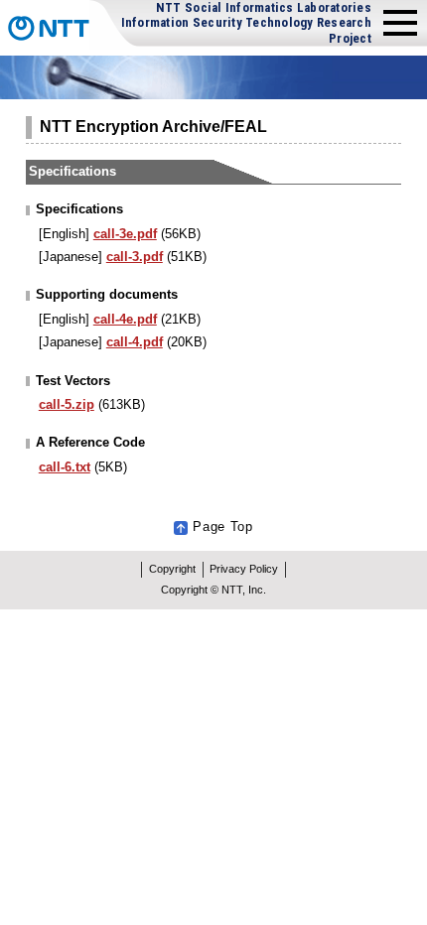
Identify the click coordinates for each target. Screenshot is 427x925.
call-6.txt (64, 467)
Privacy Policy (244, 569)
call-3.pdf (134, 256)
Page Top (222, 526)
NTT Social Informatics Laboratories (246, 23)
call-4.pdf (134, 341)
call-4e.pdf (125, 319)
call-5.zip (66, 404)
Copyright (172, 569)
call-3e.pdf (125, 233)
